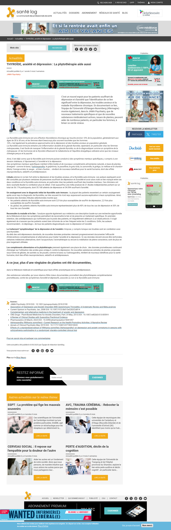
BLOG (125, 13)
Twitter (81, 49)
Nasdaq (142, 11)
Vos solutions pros (154, 169)
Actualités (60, 13)
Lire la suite (41, 436)
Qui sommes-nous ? (76, 498)
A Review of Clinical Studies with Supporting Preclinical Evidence (38, 317)
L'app (132, 3)
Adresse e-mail (57, 373)
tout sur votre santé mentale (154, 148)
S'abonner (97, 377)
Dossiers (74, 13)
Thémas (141, 3)
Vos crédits (154, 158)
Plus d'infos (43, 526)
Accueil (10, 39)
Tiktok (90, 49)
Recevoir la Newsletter (144, 129)
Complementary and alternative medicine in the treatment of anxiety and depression (47, 312)
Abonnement (89, 13)
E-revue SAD (121, 3)
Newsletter (58, 498)
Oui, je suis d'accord (131, 525)
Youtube (51, 350)
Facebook (76, 49)
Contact (113, 498)
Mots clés (14, 48)
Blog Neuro (21, 357)
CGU (103, 498)
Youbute (95, 49)
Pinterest (85, 49)
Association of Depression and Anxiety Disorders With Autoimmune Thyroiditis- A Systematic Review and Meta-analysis (63, 307)
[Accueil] (11, 13)
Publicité (93, 498)
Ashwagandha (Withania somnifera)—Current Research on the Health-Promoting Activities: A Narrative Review (58, 322)
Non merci (147, 525)
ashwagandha (38, 166)
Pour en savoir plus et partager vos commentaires (28, 338)
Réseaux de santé (109, 13)
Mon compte (157, 3)
